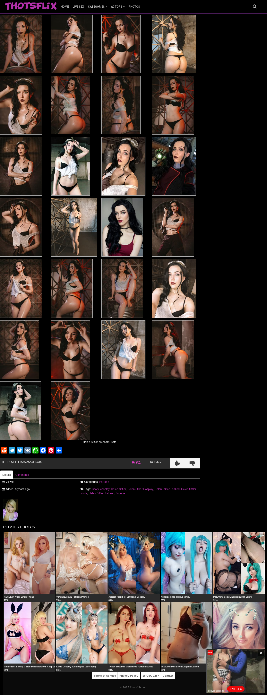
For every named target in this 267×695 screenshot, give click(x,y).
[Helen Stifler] (10, 509)
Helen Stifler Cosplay (140, 489)
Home (65, 6)
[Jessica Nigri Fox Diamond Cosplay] (134, 563)
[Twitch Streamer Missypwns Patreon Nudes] (134, 632)
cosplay (104, 489)
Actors (116, 6)
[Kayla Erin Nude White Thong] (29, 563)
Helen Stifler (118, 489)
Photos (134, 6)
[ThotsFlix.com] (31, 5)
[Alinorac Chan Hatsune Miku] (186, 563)
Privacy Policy (128, 675)
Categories (96, 6)
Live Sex (78, 6)
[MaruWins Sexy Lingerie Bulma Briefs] (239, 563)
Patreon (104, 482)
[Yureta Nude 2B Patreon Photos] (82, 563)
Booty (95, 489)
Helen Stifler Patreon (101, 493)
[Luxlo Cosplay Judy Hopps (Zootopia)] (82, 632)
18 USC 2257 (150, 675)
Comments (22, 475)
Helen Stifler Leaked (167, 489)
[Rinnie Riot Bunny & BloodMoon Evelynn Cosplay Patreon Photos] (29, 632)
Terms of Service (105, 675)
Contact (168, 675)
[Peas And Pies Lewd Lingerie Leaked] (186, 632)
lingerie (120, 493)
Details (6, 475)
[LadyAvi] (239, 632)
